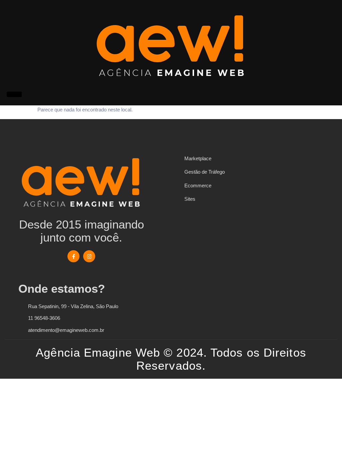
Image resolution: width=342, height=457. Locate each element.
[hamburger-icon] (14, 94)
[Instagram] (89, 256)
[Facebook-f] (73, 256)
